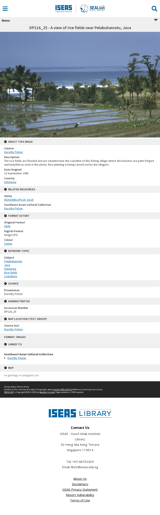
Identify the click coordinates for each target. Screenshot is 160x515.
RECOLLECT (9, 392)
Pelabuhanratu (13, 261)
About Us (80, 479)
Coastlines (10, 276)
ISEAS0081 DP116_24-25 (19, 200)
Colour (8, 243)
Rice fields (10, 272)
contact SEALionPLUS (63, 389)
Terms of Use (23, 386)
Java (7, 265)
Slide (7, 226)
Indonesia (10, 182)
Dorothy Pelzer (17, 358)
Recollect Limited (46, 392)
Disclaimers (80, 484)
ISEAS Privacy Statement (80, 489)
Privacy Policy (10, 386)
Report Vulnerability (80, 495)
